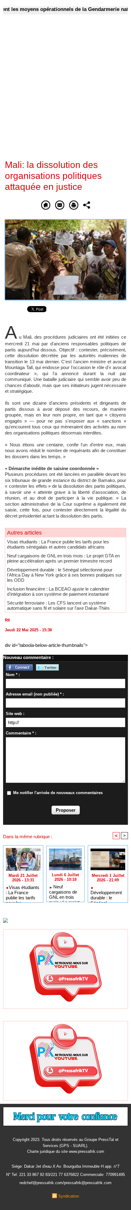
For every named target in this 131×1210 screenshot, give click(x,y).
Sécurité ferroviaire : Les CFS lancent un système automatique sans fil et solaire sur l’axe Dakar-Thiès (58, 605)
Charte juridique (41, 1151)
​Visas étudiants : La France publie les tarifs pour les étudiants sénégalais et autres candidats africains (58, 544)
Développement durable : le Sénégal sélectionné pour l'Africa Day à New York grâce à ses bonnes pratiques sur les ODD (64, 575)
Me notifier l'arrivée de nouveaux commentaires (58, 792)
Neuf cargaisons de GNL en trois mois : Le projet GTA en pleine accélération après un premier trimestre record (63, 558)
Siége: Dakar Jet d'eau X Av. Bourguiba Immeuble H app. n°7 (65, 1166)
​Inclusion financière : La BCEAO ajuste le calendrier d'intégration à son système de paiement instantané (58, 591)
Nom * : (13, 674)
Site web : (15, 713)
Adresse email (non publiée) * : (35, 694)
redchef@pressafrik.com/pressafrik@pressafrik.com (65, 1182)
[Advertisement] (60, 91)
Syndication (68, 1196)
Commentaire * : (21, 733)
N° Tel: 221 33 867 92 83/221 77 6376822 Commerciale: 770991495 (65, 1174)
